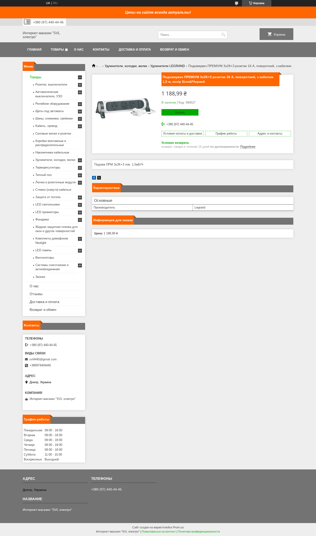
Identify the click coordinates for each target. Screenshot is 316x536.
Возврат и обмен (174, 49)
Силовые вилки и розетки (53, 133)
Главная (34, 49)
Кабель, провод (46, 126)
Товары (57, 49)
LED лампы (43, 250)
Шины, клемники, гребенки (54, 118)
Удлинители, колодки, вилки (126, 66)
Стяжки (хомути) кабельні (53, 189)
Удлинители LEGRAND (167, 66)
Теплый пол (43, 175)
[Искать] (223, 35)
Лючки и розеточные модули (55, 182)
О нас (79, 49)
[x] (99, 178)
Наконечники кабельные (52, 152)
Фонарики (42, 219)
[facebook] (94, 178)
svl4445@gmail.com (43, 359)
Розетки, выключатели (51, 84)
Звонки (40, 277)
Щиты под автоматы (49, 111)
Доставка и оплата (135, 49)
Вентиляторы (44, 257)
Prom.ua (178, 527)
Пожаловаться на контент (159, 531)
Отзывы (36, 294)
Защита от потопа (47, 197)
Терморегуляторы (47, 167)
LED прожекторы (47, 212)
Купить (180, 112)
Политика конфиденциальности (199, 531)
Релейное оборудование (52, 103)
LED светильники (47, 204)
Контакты (101, 49)
